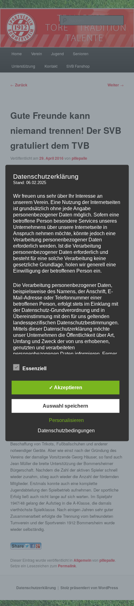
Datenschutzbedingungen (66, 430)
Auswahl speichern (65, 406)
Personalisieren (66, 420)
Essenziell (34, 368)
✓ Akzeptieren (65, 387)
